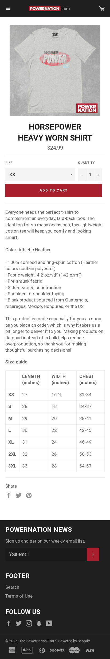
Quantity (86, 163)
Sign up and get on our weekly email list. (45, 541)
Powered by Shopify (74, 641)
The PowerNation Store (37, 641)
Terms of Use (19, 596)
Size (9, 162)
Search (12, 587)
